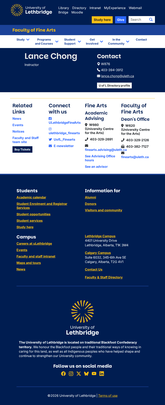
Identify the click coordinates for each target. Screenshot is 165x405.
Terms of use (108, 396)
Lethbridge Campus (100, 236)
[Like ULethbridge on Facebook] (63, 373)
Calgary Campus (98, 253)
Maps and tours (28, 263)
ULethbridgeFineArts (65, 123)
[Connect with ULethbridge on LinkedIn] (101, 373)
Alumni (90, 197)
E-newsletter (63, 146)
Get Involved (92, 41)
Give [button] (120, 20)
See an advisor (96, 167)
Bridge (63, 12)
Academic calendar (31, 197)
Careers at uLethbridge (34, 243)
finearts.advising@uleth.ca (106, 150)
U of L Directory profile (114, 85)
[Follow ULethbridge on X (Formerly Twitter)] (78, 373)
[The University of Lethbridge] (82, 318)
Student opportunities (33, 214)
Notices (18, 131)
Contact (141, 39)
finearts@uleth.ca (135, 157)
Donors (90, 204)
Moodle (77, 12)
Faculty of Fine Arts (34, 30)
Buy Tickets (22, 149)
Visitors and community (103, 210)
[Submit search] (151, 19)
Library (63, 8)
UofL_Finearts (64, 139)
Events (17, 125)
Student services (29, 221)
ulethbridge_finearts (64, 133)
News (16, 119)
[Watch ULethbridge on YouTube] (94, 373)
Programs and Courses (44, 41)
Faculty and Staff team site (25, 140)
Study (20, 39)
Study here (24, 227)
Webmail (135, 8)
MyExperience (115, 8)
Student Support (69, 41)
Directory (79, 8)
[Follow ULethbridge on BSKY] (86, 373)
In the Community (116, 41)
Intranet (95, 8)
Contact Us (93, 269)
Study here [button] (102, 20)
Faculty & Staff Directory (104, 277)
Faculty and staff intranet (35, 256)
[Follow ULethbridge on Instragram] (71, 373)
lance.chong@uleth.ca (117, 76)
